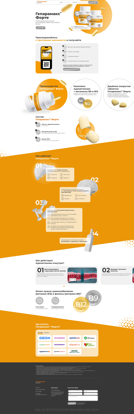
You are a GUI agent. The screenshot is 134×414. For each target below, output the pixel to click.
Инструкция (39, 391)
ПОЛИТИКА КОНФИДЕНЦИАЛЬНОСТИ (41, 394)
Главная (61, 2)
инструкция (74, 2)
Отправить (72, 403)
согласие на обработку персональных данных (81, 403)
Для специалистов (67, 2)
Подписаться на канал (70, 69)
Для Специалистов (40, 389)
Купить (91, 2)
